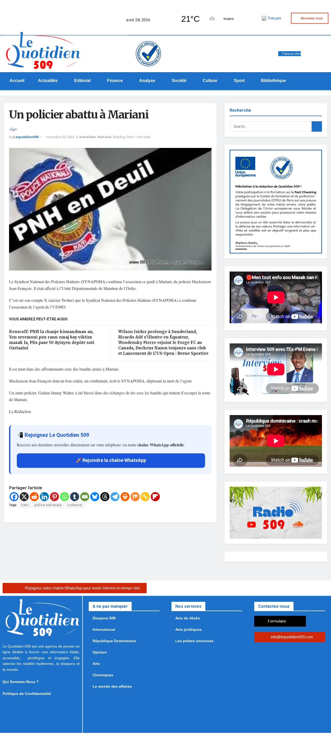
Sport (239, 80)
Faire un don (291, 53)
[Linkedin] (44, 496)
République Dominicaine (114, 641)
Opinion (100, 652)
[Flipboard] (155, 496)
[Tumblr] (74, 496)
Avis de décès (187, 618)
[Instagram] (210, 51)
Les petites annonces (194, 641)
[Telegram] (216, 51)
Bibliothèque (273, 80)
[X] (24, 496)
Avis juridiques (188, 629)
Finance (115, 80)
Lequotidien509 (26, 136)
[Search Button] (317, 126)
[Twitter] (203, 51)
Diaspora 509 (104, 618)
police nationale (48, 505)
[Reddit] (34, 496)
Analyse (147, 80)
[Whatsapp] (190, 51)
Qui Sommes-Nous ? (21, 682)
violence (75, 505)
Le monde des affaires (112, 686)
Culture (210, 80)
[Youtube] (222, 51)
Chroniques (103, 675)
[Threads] (104, 496)
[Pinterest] (54, 496)
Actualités (48, 80)
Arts (96, 664)
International (104, 629)
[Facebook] (197, 51)
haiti (25, 505)
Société (179, 80)
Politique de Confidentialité (27, 694)
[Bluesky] (94, 496)
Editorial (82, 80)
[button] (49, 81)
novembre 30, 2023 (60, 136)
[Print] (125, 496)
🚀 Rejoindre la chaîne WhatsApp (111, 460)
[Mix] (135, 496)
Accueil (17, 80)
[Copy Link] (145, 496)
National (104, 136)
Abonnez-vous (312, 18)
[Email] (84, 496)
